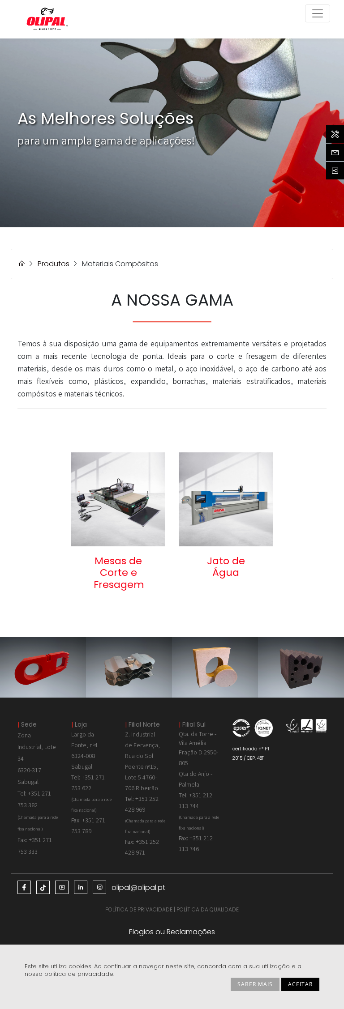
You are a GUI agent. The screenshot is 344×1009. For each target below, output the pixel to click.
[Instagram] (99, 887)
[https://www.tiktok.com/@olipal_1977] (43, 887)
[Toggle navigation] (317, 13)
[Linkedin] (80, 887)
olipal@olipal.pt (138, 887)
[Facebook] (24, 887)
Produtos (53, 264)
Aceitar (300, 984)
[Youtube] (62, 887)
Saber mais (255, 984)
